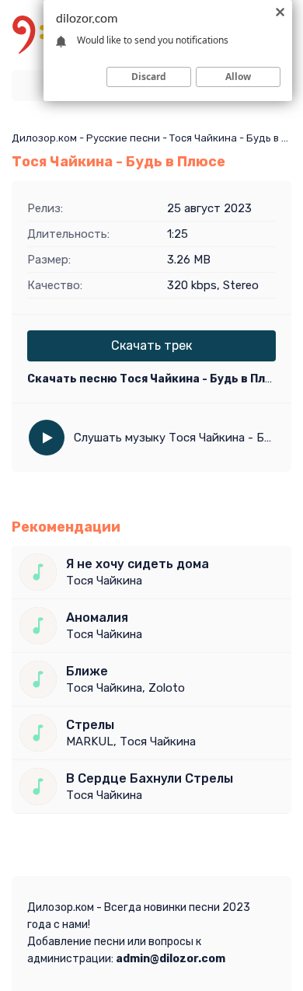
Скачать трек (151, 345)
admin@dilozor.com (170, 958)
